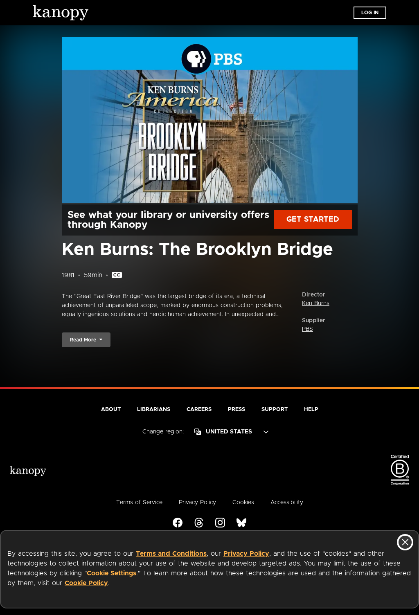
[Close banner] (405, 542)
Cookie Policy (86, 583)
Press (236, 409)
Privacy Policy (246, 553)
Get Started (312, 219)
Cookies (243, 502)
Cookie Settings (111, 573)
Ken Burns (315, 303)
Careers (199, 409)
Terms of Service (139, 502)
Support (274, 409)
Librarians (153, 409)
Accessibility (286, 502)
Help (311, 409)
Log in (369, 12)
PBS (307, 329)
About (111, 409)
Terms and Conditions (171, 553)
